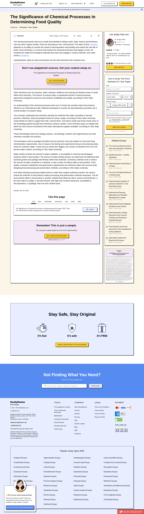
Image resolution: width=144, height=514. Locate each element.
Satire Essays (79, 486)
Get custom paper (56, 81)
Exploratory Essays (81, 472)
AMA (79, 201)
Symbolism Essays (51, 490)
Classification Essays (22, 462)
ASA (66, 201)
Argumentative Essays (52, 458)
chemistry (94, 44)
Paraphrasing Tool (60, 426)
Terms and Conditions (102, 407)
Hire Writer (126, 3)
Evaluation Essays (21, 472)
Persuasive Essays (111, 476)
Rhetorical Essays (50, 486)
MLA (39, 201)
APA (33, 201)
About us (63, 3)
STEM (92, 3)
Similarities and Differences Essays (117, 486)
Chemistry (23, 27)
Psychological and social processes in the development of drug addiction (120, 229)
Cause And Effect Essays (113, 458)
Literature (77, 433)
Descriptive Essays (111, 467)
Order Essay (58, 429)
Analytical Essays (20, 458)
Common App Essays (82, 462)
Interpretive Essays (111, 490)
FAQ (75, 420)
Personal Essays (80, 476)
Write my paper (119, 127)
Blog (75, 427)
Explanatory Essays (81, 499)
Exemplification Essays (52, 472)
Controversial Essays (22, 467)
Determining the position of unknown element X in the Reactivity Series (119, 183)
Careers (77, 413)
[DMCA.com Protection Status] (118, 420)
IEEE (73, 201)
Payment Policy (100, 417)
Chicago (58, 201)
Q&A (75, 430)
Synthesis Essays (50, 504)
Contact (77, 410)
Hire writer (119, 67)
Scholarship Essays (111, 499)
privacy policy (126, 118)
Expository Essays (110, 472)
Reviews (77, 417)
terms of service (116, 118)
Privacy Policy (99, 410)
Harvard (48, 201)
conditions (24, 55)
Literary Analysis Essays (83, 490)
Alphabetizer (58, 416)
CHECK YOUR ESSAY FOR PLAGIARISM (72, 344)
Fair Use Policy (100, 413)
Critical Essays (49, 467)
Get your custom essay (56, 236)
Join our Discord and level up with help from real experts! (71, 9)
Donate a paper (79, 423)
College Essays (49, 462)
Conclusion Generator (61, 419)
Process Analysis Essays (53, 481)
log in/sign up (109, 3)
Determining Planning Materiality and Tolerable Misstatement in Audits (118, 195)
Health (35, 27)
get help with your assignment (20, 507)
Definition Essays (80, 467)
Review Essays (49, 495)
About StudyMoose (80, 407)
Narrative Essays (50, 476)
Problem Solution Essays (23, 481)
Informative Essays (21, 476)
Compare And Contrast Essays (115, 462)
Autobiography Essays (82, 458)
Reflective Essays (110, 481)
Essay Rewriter (59, 422)
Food (30, 27)
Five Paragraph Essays (112, 495)
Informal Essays (50, 499)
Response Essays (80, 495)
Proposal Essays (80, 481)
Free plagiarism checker (62, 407)
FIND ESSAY (95, 386)
